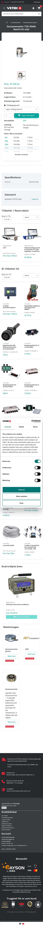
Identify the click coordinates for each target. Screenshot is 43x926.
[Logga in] (33, 8)
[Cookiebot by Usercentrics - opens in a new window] (31, 421)
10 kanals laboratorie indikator (17, 604)
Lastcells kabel (8, 545)
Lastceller (6, 304)
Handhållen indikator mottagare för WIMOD (32, 307)
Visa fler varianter (21, 154)
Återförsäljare (6, 829)
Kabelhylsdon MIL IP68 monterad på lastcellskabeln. (9, 347)
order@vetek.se (22, 845)
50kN (6, 148)
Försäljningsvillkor (7, 817)
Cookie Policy (6, 819)
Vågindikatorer (7, 245)
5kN (6, 137)
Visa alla (7, 219)
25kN (6, 144)
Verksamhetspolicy (8, 827)
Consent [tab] (8, 427)
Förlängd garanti (12, 105)
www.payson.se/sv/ (31, 886)
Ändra (4, 807)
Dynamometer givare (30, 22)
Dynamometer (15, 22)
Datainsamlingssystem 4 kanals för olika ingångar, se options (32, 249)
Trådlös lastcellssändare (9, 307)
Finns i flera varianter (22, 617)
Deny (21, 503)
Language (37, 2)
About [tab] (35, 427)
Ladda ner (35, 199)
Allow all (21, 490)
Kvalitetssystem (7, 823)
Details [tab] (21, 427)
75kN (6, 151)
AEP (24, 121)
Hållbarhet (5, 821)
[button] (38, 904)
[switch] (38, 467)
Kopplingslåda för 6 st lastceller (31, 386)
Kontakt (6, 833)
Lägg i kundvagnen (28, 115)
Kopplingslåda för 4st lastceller (9, 386)
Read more (11, 656)
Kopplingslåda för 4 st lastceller (31, 346)
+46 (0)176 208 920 (17, 2)
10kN (6, 141)
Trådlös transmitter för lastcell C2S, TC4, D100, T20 (31, 547)
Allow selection (21, 496)
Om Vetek (5, 815)
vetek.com (27, 791)
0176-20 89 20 (8, 843)
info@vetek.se (29, 775)
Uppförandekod (7, 825)
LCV (4, 248)
